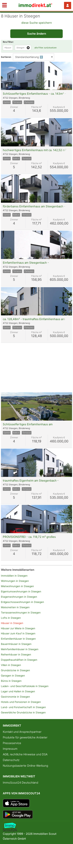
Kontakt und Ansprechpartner (22, 732)
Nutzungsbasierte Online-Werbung (25, 765)
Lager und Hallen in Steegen (18, 691)
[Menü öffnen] (4, 5)
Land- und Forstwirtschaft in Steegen (23, 707)
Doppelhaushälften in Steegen (19, 659)
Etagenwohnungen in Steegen (19, 596)
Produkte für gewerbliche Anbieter (25, 737)
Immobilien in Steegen (14, 575)
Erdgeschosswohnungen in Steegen (22, 602)
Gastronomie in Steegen (15, 696)
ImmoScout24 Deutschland (20, 782)
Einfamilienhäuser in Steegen (18, 638)
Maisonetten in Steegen (15, 607)
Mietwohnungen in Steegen (17, 586)
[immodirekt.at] (35, 6)
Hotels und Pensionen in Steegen (21, 701)
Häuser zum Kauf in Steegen (18, 633)
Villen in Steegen (11, 665)
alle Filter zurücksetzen (45, 47)
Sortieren (6, 57)
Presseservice (12, 743)
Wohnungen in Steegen (15, 580)
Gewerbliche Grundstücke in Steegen (23, 712)
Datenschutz (11, 760)
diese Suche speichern (36, 22)
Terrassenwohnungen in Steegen (21, 612)
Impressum (10, 748)
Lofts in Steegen (11, 617)
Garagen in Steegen (13, 675)
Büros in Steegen (11, 680)
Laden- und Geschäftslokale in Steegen (24, 686)
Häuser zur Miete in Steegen (18, 628)
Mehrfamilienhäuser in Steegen (19, 649)
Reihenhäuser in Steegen (16, 654)
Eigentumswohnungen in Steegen (21, 591)
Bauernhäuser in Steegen (16, 643)
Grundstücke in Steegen (15, 670)
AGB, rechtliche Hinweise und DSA (25, 754)
